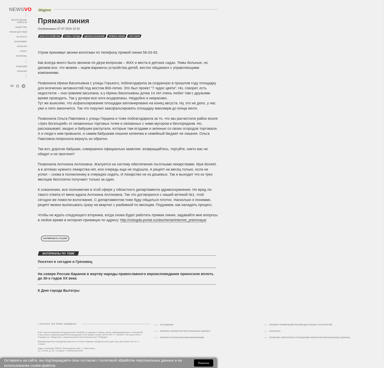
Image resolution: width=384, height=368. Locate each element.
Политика (21, 56)
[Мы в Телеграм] (23, 86)
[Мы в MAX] (18, 86)
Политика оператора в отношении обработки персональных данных (309, 337)
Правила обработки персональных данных (185, 331)
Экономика (20, 41)
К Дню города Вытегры (58, 291)
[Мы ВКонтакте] (12, 86)
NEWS (18, 9)
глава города (72, 36)
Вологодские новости (19, 21)
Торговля (134, 36)
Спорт (23, 51)
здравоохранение (94, 36)
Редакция (21, 66)
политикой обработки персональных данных (136, 360)
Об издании (166, 325)
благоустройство (50, 36)
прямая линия (117, 36)
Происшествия (18, 32)
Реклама (22, 71)
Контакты (274, 331)
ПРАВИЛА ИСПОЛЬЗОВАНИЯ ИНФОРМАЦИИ (182, 337)
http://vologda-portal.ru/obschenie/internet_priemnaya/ (163, 220)
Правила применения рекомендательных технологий (300, 325)
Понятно (203, 363)
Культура (22, 46)
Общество (21, 27)
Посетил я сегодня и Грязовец (65, 262)
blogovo (22, 37)
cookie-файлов (42, 366)
